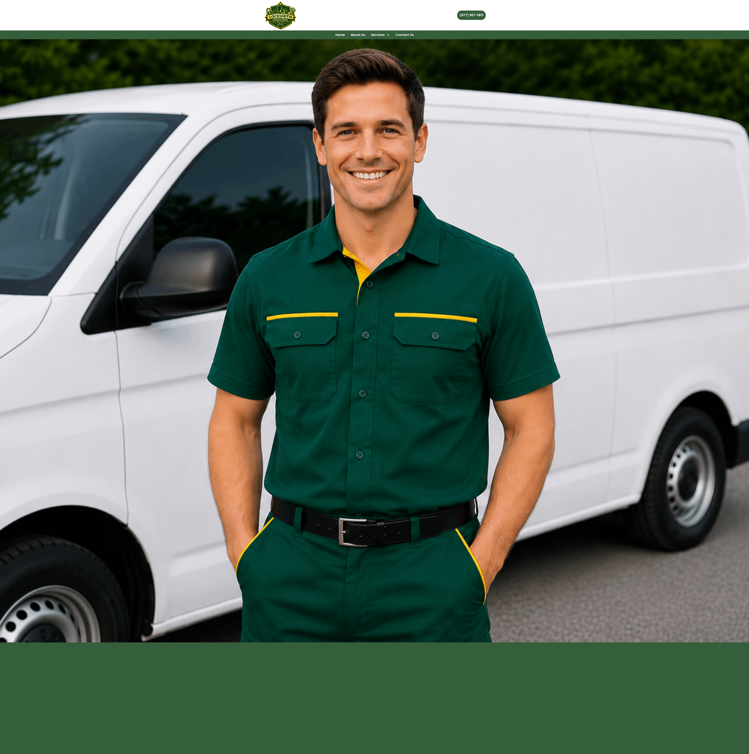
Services (378, 35)
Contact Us (405, 35)
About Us (358, 35)
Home (340, 35)
